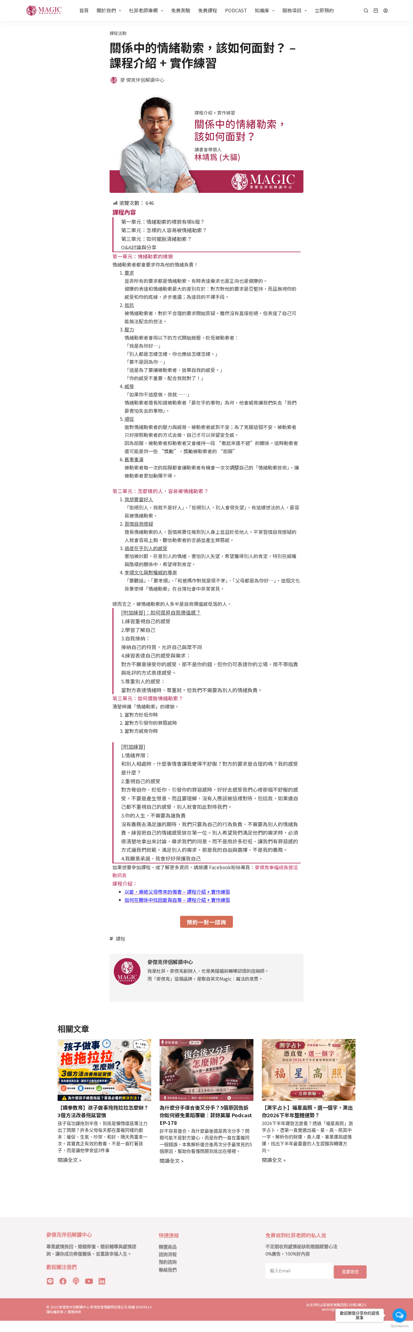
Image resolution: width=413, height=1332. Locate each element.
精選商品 (168, 1247)
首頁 (84, 10)
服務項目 (291, 10)
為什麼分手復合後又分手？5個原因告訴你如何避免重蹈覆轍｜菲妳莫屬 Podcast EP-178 (206, 1115)
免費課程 (207, 10)
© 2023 (52, 1306)
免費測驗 (180, 10)
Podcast (236, 10)
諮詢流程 (168, 1254)
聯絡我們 (168, 1270)
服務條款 (74, 1311)
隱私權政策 (54, 1311)
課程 (120, 938)
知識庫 (262, 10)
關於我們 (106, 10)
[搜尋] (366, 10)
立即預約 (324, 10)
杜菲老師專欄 (143, 10)
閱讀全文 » (69, 1159)
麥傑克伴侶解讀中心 (74, 1306)
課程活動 (118, 33)
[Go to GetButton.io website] (400, 1326)
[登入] (386, 10)
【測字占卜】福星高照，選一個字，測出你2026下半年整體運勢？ (307, 1111)
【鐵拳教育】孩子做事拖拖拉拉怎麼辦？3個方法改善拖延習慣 (103, 1111)
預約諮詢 (168, 1262)
